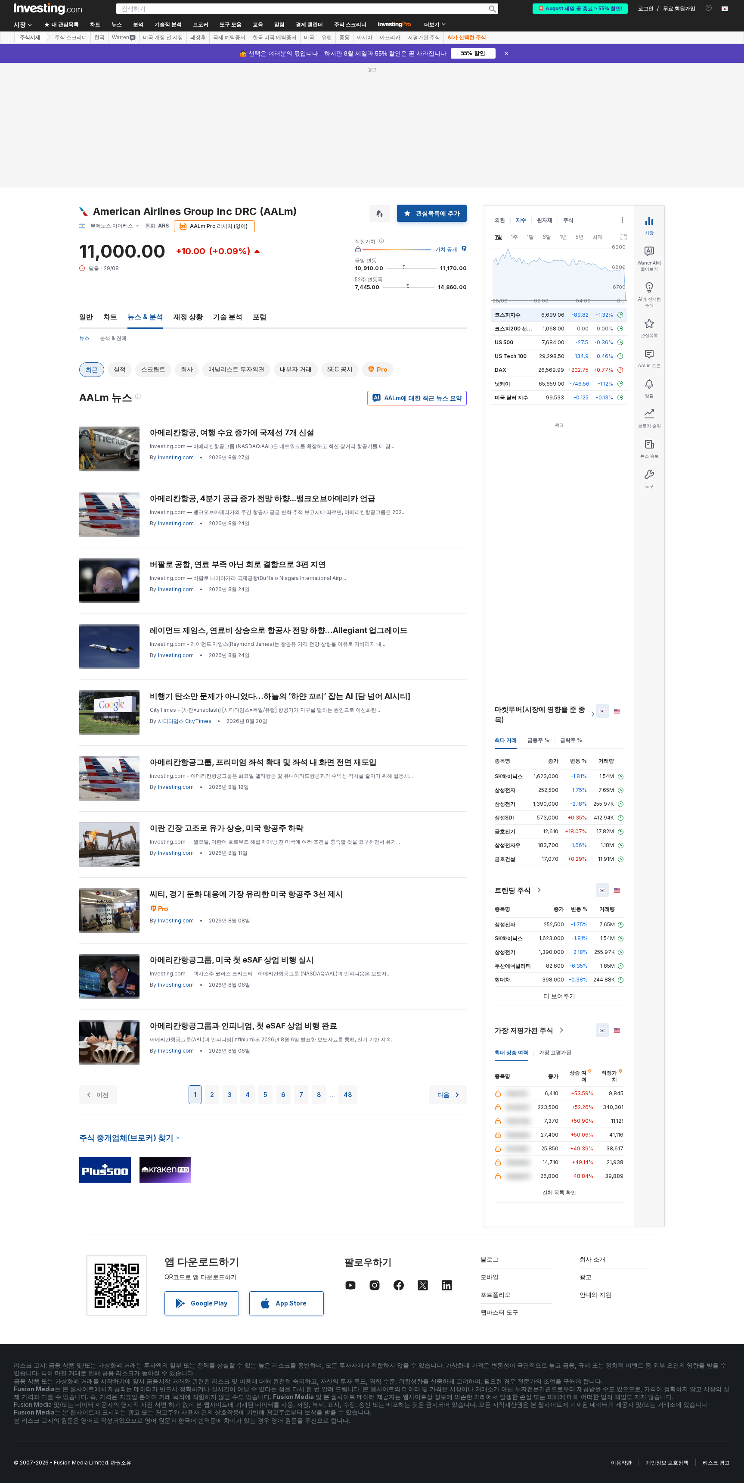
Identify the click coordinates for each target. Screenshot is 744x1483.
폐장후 (198, 37)
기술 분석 (227, 316)
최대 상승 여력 (511, 1052)
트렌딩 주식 (513, 890)
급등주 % (538, 740)
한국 (99, 37)
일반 (86, 316)
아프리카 (390, 37)
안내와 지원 (595, 1294)
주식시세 (30, 37)
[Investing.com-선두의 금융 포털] (48, 9)
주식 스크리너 (350, 25)
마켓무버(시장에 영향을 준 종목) (540, 714)
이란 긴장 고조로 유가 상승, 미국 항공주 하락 (227, 827)
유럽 (327, 37)
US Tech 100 (511, 356)
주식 (568, 220)
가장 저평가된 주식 (524, 1030)
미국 (309, 37)
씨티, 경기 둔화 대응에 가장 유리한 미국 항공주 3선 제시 (246, 893)
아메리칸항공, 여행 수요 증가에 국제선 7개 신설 (232, 432)
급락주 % (571, 740)
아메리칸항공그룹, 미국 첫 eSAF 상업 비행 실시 (232, 959)
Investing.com (176, 457)
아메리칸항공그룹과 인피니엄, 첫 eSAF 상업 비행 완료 (243, 1025)
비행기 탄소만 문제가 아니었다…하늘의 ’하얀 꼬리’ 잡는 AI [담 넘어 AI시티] (280, 696)
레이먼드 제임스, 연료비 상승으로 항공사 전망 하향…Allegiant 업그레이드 (279, 630)
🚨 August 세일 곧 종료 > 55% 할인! (580, 9)
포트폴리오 (495, 1294)
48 (348, 1094)
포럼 (260, 316)
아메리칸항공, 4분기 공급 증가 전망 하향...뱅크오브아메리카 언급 (262, 498)
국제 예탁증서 (229, 37)
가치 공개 (446, 249)
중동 (344, 37)
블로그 (489, 1259)
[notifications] (709, 8)
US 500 (504, 342)
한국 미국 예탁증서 (275, 37)
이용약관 (621, 1462)
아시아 (364, 37)
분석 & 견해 (113, 338)
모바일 (489, 1276)
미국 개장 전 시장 (163, 37)
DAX (500, 370)
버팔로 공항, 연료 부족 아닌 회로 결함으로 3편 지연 (238, 564)
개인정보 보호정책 (667, 1462)
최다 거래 (506, 740)
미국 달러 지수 (511, 397)
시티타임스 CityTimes (184, 721)
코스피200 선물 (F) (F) (522, 328)
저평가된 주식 (424, 37)
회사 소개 (592, 1259)
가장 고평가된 (555, 1052)
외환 (500, 220)
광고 (586, 1276)
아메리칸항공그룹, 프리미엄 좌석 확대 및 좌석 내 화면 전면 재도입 (263, 761)
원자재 (544, 220)
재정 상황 (188, 316)
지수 (521, 220)
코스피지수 (508, 315)
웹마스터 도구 (499, 1312)
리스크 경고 (716, 1462)
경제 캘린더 (309, 25)
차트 (110, 316)
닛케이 (502, 383)
